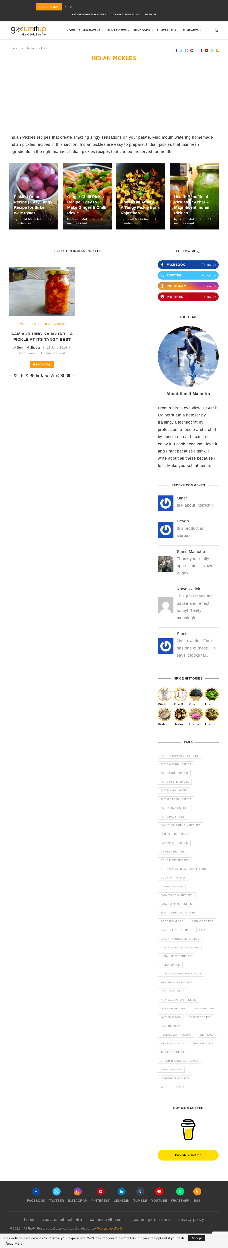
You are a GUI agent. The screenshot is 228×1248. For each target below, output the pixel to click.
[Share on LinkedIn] (37, 375)
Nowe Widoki (189, 589)
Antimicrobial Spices (176, 799)
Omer (182, 498)
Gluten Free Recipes (176, 930)
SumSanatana (90, 30)
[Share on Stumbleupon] (52, 375)
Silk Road (207, 1034)
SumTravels (166, 30)
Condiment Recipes (175, 860)
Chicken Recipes (173, 851)
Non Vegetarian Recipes (178, 999)
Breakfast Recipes (174, 843)
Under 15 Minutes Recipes (179, 1060)
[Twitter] (181, 50)
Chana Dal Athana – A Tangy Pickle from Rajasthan (140, 207)
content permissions (152, 1219)
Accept (197, 1238)
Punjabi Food (170, 1026)
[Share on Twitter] (26, 375)
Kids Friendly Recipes (176, 982)
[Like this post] (15, 375)
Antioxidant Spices (175, 808)
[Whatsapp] (212, 50)
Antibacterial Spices (176, 764)
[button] (66, 6)
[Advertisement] (114, 100)
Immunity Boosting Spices (180, 947)
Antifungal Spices (174, 790)
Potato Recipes (200, 1017)
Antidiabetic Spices (175, 781)
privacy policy (191, 1219)
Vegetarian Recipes (175, 1078)
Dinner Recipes (172, 886)
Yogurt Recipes (172, 1087)
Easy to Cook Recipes (177, 895)
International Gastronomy (181, 973)
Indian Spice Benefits (176, 956)
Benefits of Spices (174, 834)
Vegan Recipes (171, 1069)
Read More (14, 1243)
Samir (182, 633)
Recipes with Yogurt (176, 1034)
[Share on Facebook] (22, 375)
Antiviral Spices (172, 816)
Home (71, 30)
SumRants (191, 30)
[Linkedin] (197, 50)
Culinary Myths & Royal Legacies (185, 869)
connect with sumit (125, 14)
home (29, 1219)
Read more (42, 364)
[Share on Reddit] (47, 375)
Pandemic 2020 (171, 1017)
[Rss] (217, 50)
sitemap (150, 14)
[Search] (216, 30)
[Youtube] (207, 50)
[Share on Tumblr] (42, 375)
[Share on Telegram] (63, 375)
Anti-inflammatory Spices (179, 755)
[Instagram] (186, 50)
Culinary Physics (173, 877)
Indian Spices (170, 965)
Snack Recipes (203, 1043)
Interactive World (110, 1228)
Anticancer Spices (174, 773)
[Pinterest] (191, 50)
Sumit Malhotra (29, 219)
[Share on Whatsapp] (57, 375)
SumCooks (141, 30)
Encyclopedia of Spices (178, 912)
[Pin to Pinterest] (32, 375)
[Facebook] (176, 50)
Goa (202, 930)
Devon (183, 521)
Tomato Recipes (172, 1052)
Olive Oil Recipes (173, 1008)
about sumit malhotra (89, 14)
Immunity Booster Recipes (180, 939)
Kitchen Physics (172, 991)
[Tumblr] (202, 50)
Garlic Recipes (202, 921)
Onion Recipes (204, 1008)
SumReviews (117, 30)
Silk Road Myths (173, 1043)
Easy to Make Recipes (176, 904)
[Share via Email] (68, 375)
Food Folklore (172, 921)
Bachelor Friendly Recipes (181, 825)
